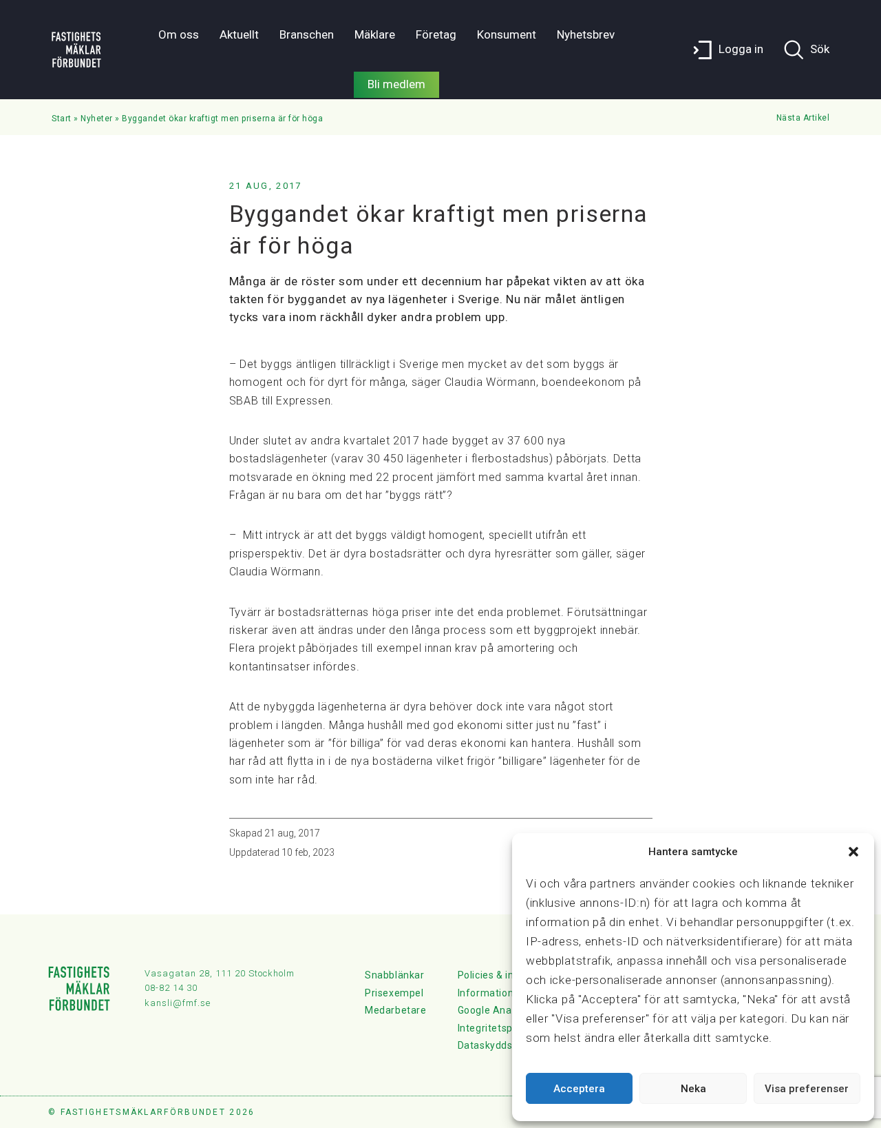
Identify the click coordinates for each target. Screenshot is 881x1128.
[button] (853, 852)
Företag (436, 34)
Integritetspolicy (496, 1028)
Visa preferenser (807, 1089)
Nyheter (97, 118)
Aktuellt (239, 34)
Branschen (306, 34)
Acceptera (579, 1089)
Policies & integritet (504, 975)
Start (62, 118)
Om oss (178, 34)
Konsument (506, 34)
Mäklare (374, 34)
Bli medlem (396, 84)
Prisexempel (394, 992)
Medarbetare (396, 1010)
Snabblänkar (395, 975)
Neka (693, 1089)
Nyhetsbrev (586, 34)
